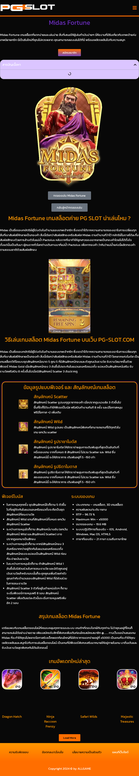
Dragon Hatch (12, 716)
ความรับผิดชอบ (19, 752)
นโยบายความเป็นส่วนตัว (86, 752)
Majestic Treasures (127, 719)
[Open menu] (134, 7)
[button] (135, 64)
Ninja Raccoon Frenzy (50, 721)
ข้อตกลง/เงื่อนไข (52, 752)
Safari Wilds (88, 716)
